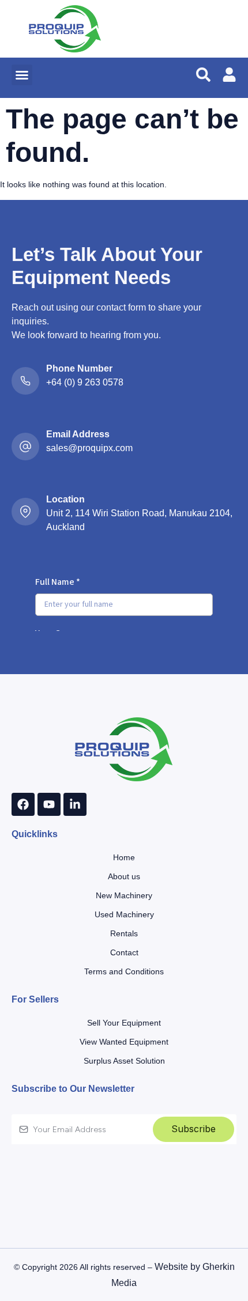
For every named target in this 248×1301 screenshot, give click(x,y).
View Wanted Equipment (124, 1041)
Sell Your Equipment (124, 1022)
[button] (22, 75)
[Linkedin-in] (75, 804)
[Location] (25, 516)
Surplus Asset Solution (124, 1060)
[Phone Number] (25, 385)
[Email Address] (25, 451)
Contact (124, 952)
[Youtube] (49, 804)
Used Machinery (124, 914)
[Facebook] (23, 804)
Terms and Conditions (124, 971)
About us (124, 876)
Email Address (78, 434)
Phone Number (79, 368)
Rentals (124, 933)
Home (124, 857)
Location (65, 499)
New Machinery (124, 895)
